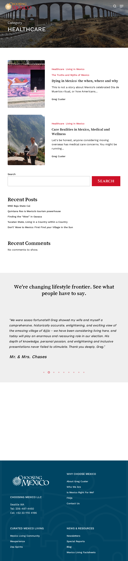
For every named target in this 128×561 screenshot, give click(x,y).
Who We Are (74, 487)
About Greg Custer (77, 481)
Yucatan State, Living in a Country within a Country (38, 222)
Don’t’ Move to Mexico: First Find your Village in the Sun (40, 227)
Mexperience (17, 541)
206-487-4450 (25, 508)
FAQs (69, 498)
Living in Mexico (75, 69)
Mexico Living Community (25, 535)
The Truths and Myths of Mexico (70, 75)
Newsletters (73, 535)
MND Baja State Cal (19, 206)
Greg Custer (59, 99)
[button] (121, 6)
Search (12, 174)
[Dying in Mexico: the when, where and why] (26, 84)
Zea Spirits (16, 546)
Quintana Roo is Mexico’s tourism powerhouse (34, 211)
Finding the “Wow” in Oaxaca (25, 216)
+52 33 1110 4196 (26, 512)
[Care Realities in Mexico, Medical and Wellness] (26, 140)
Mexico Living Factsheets (81, 552)
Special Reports (76, 541)
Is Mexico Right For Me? (80, 492)
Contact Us (73, 503)
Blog (69, 546)
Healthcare (58, 69)
